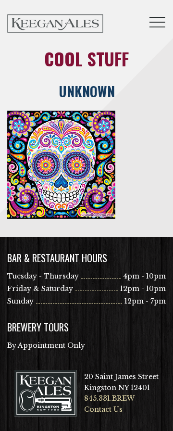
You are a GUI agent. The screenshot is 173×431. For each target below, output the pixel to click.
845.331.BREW (109, 398)
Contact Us (103, 409)
